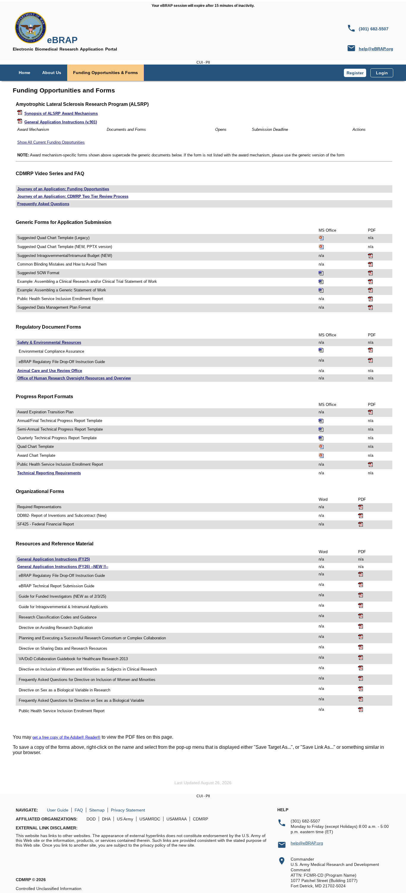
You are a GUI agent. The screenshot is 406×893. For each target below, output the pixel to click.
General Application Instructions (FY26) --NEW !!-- (62, 566)
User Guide (57, 810)
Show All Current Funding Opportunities (51, 142)
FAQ (79, 810)
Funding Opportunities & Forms (105, 72)
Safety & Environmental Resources (49, 342)
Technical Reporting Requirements (49, 473)
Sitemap (97, 810)
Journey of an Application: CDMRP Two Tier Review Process (72, 196)
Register (355, 72)
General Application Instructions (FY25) (53, 559)
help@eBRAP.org (376, 48)
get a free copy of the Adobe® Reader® (66, 737)
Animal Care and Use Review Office (49, 370)
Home (24, 72)
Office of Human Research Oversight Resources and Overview (74, 378)
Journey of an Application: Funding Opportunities (63, 189)
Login (382, 72)
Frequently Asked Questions (43, 204)
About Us (51, 72)
